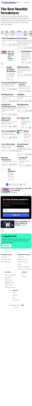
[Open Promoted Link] (2, 63)
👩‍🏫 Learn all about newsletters (15, 199)
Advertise (24, 277)
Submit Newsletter (6, 262)
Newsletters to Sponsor (24, 269)
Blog (14, 297)
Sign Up (16, 215)
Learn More (7, 245)
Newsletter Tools (22, 259)
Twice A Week (25, 33)
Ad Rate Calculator (10, 287)
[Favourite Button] (3, 44)
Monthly (19, 32)
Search (28, 2)
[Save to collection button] (6, 44)
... (17, 184)
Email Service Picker (10, 275)
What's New (16, 300)
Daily (7, 32)
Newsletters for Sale (23, 266)
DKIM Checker (9, 280)
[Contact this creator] (10, 44)
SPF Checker (8, 277)
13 (20, 184)
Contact (15, 295)
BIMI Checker (9, 285)
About (14, 293)
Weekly (13, 32)
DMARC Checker (9, 282)
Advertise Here (27, 194)
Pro (23, 274)
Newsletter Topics (23, 262)
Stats (19, 264)
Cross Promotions (6, 259)
